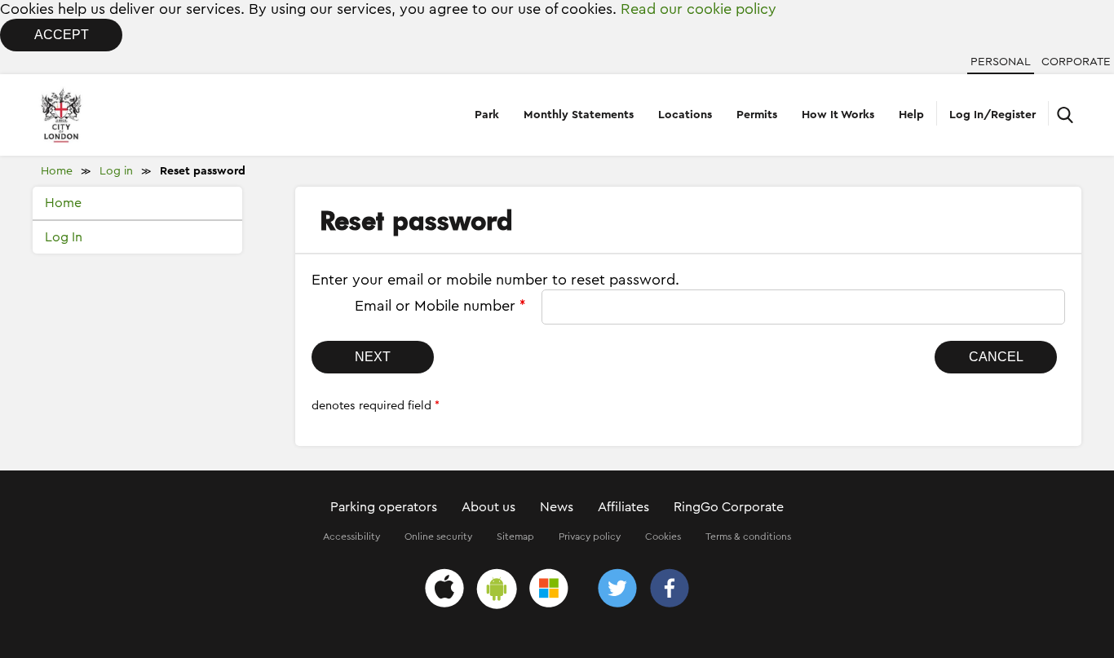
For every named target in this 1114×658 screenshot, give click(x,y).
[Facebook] (669, 590)
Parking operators (383, 507)
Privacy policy (590, 536)
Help (911, 115)
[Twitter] (617, 590)
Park (487, 115)
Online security (438, 536)
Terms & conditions (748, 536)
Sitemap (515, 536)
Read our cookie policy (698, 9)
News (556, 507)
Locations (685, 115)
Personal (1000, 62)
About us (488, 507)
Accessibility (351, 536)
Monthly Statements (579, 115)
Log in (116, 171)
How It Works (838, 115)
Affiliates (623, 507)
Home (57, 171)
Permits (756, 115)
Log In (63, 237)
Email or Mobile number (440, 305)
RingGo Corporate (729, 507)
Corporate (1076, 62)
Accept (61, 35)
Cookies (663, 536)
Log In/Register (992, 115)
